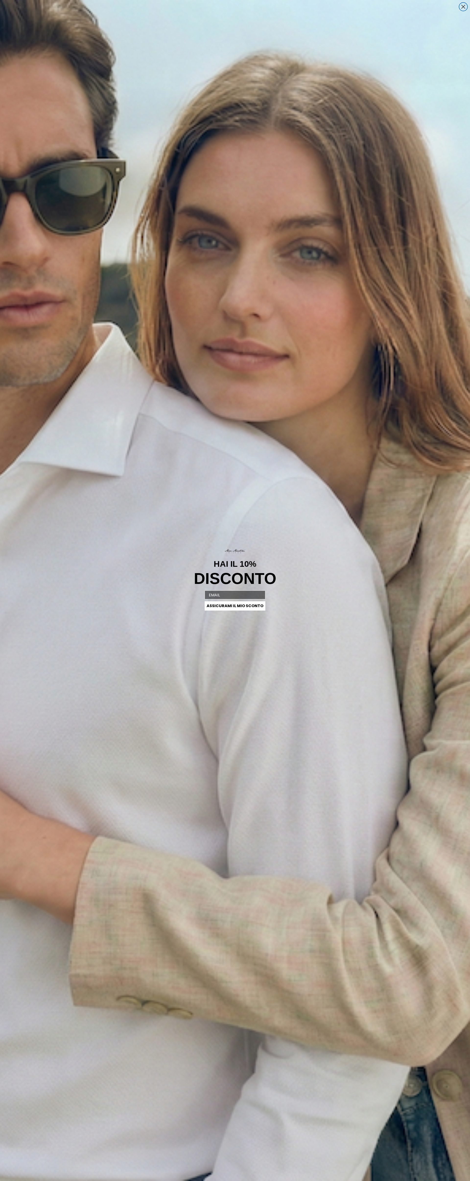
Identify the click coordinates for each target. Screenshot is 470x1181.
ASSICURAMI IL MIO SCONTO (235, 606)
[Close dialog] (463, 6)
